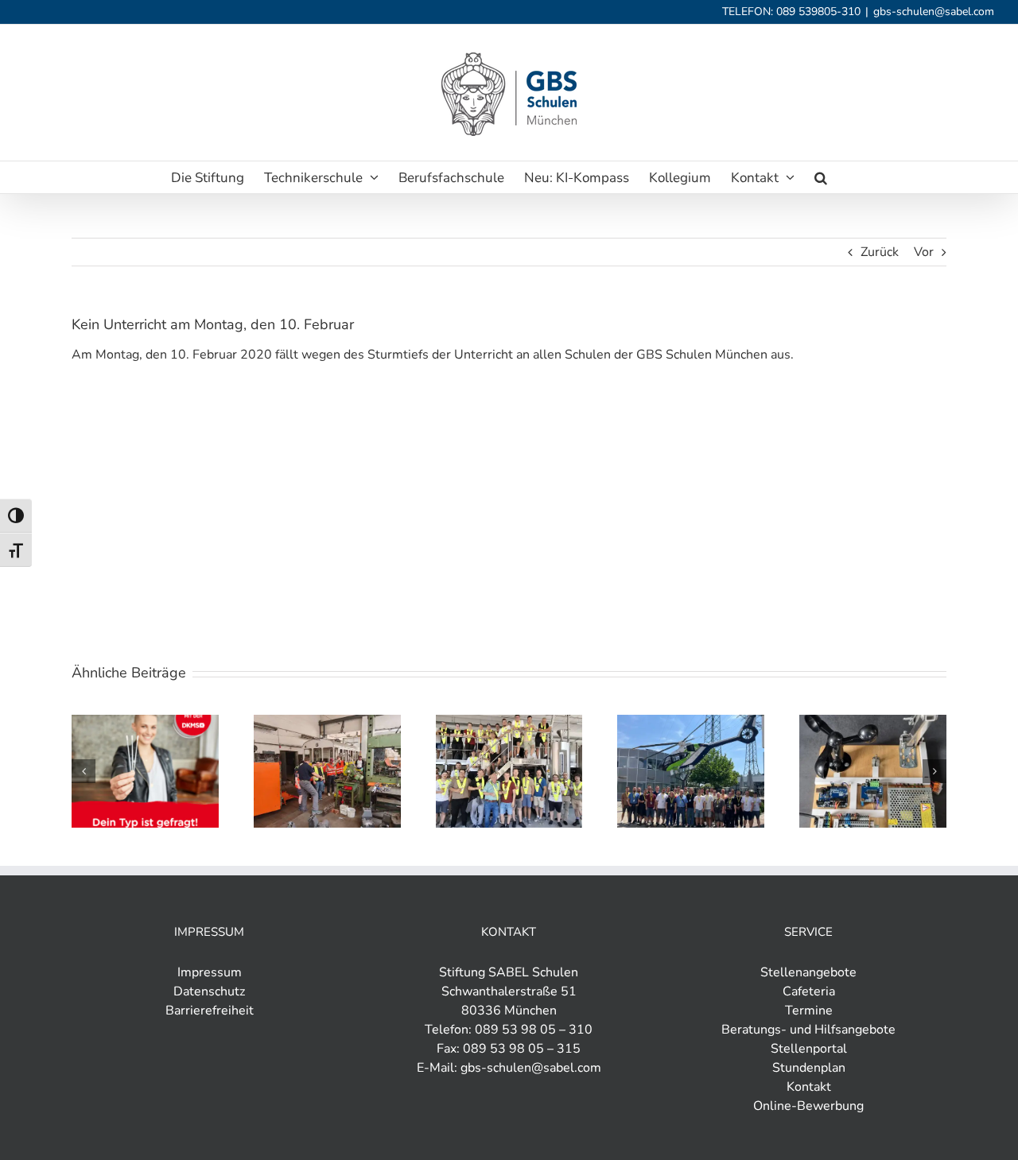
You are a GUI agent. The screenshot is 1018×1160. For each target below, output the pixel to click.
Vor (924, 252)
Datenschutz (209, 991)
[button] (820, 177)
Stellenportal (809, 1048)
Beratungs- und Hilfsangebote (808, 1029)
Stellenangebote (808, 972)
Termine (809, 1010)
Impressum (209, 972)
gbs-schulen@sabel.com (933, 11)
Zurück (880, 252)
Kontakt (809, 1087)
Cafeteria (809, 991)
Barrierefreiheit (209, 1010)
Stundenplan (808, 1068)
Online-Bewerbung (808, 1106)
